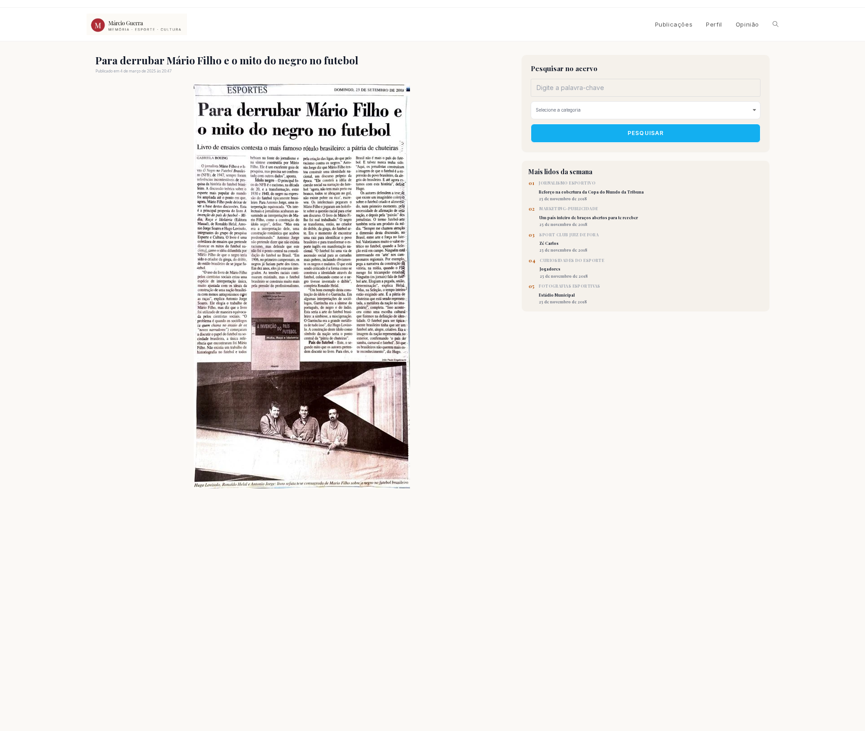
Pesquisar (646, 133)
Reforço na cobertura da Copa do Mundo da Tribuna (591, 190)
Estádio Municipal (570, 294)
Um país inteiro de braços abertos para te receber (588, 216)
